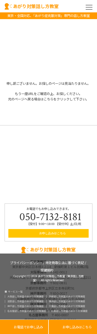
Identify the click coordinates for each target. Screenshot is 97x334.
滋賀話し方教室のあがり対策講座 (25, 301)
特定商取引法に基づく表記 (64, 262)
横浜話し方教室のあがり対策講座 (67, 301)
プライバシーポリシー (26, 262)
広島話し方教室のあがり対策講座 (69, 311)
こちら (48, 99)
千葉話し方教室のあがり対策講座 (67, 306)
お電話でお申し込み (24, 327)
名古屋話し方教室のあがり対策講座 (26, 311)
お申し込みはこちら (52, 233)
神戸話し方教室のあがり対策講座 (25, 306)
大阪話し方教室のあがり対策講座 (25, 296)
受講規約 (46, 270)
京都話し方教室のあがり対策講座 (67, 296)
